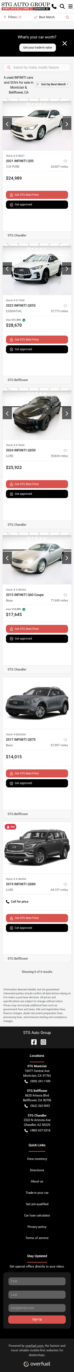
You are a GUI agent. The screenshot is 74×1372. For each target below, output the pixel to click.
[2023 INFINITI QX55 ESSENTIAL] (37, 269)
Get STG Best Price (27, 194)
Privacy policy (37, 1227)
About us (37, 1181)
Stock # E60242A (16, 734)
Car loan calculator (37, 1215)
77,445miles (59, 600)
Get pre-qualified (37, 1204)
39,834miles (59, 456)
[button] (54, 6)
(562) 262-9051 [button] (40, 1106)
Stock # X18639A (16, 879)
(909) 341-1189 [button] (40, 1081)
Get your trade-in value (37, 47)
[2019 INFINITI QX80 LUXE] (37, 848)
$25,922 (14, 467)
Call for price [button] (19, 901)
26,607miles (59, 167)
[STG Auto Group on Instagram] (41, 1041)
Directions (37, 1170)
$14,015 (14, 756)
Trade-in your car (37, 1193)
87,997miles (59, 745)
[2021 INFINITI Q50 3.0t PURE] (37, 124)
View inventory (37, 1159)
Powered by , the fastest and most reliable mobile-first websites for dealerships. (37, 1350)
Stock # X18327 (15, 155)
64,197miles (59, 890)
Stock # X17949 (15, 300)
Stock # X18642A (16, 589)
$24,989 (14, 178)
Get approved (23, 204)
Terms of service (37, 1238)
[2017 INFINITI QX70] (37, 703)
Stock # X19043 (15, 445)
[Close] (64, 43)
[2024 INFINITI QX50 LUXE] (37, 414)
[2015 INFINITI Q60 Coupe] (37, 558)
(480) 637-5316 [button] (40, 1130)
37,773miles (59, 311)
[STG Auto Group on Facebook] (32, 1041)
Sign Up (37, 1319)
